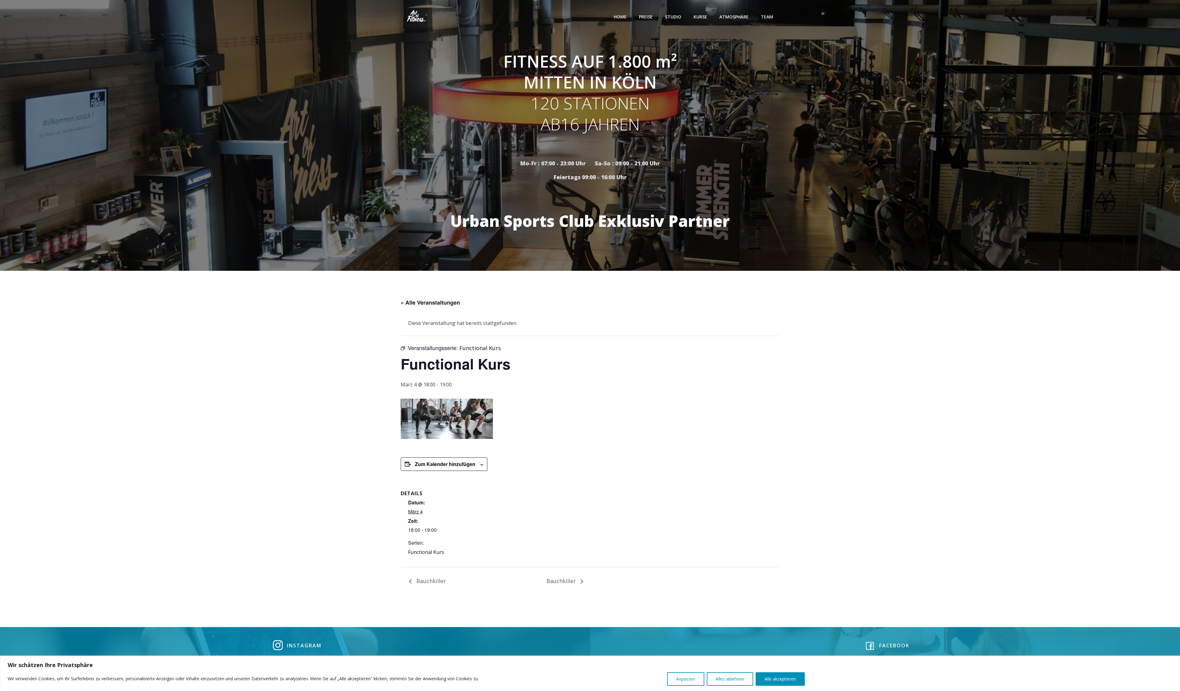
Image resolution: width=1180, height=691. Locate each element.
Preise (646, 17)
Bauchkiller (430, 581)
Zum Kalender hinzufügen (445, 464)
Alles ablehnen (730, 679)
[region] (590, 673)
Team (767, 17)
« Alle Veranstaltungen (430, 302)
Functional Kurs (426, 552)
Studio (673, 17)
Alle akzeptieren (780, 679)
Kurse (700, 17)
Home (620, 17)
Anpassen (685, 679)
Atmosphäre (734, 17)
